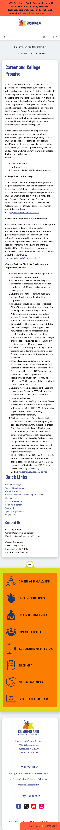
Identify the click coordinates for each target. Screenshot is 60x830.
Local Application (13, 504)
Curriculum (10, 498)
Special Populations (14, 511)
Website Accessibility (28, 784)
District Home (33, 826)
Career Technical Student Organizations (24, 494)
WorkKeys (10, 514)
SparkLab (10, 508)
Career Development (15, 487)
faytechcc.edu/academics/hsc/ (24, 212)
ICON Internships (13, 501)
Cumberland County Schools (30, 47)
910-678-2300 (30, 752)
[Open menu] (4, 37)
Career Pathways (13, 491)
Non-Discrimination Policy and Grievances (28, 779)
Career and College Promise (31, 53)
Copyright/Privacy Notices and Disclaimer (28, 773)
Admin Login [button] (51, 826)
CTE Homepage (13, 484)
